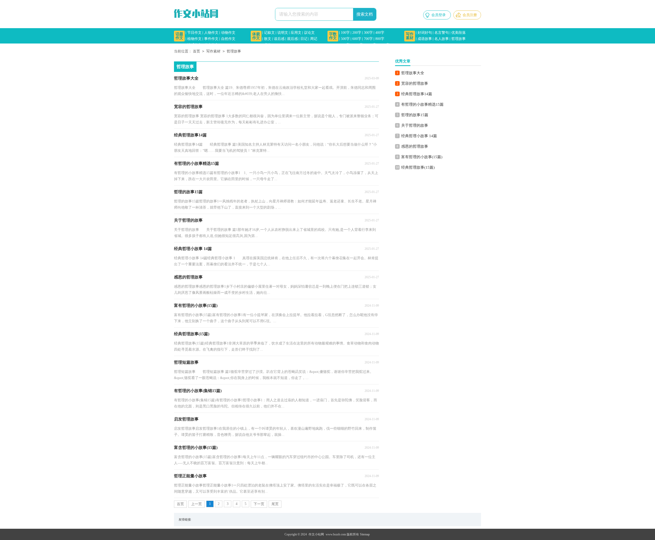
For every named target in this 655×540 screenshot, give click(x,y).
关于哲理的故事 (414, 125)
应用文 (296, 33)
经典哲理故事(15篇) (418, 167)
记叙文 (269, 33)
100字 (345, 33)
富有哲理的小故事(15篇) (421, 157)
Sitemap (365, 534)
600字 (356, 39)
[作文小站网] (197, 14)
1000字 (357, 45)
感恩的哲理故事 (414, 146)
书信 (267, 45)
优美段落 (458, 33)
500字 (345, 39)
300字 (368, 33)
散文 (267, 39)
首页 (196, 51)
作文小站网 (316, 534)
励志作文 (211, 45)
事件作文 (211, 39)
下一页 (259, 504)
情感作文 (194, 45)
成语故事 (425, 39)
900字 (345, 45)
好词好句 (425, 33)
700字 (368, 39)
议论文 (309, 33)
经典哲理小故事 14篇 (419, 136)
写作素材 (409, 36)
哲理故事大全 (412, 73)
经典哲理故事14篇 (416, 94)
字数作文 (333, 36)
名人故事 (441, 39)
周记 (313, 39)
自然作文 (228, 39)
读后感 (279, 39)
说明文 (282, 33)
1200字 (371, 45)
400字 (379, 33)
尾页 (275, 504)
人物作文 (211, 33)
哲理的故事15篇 (414, 115)
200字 (356, 33)
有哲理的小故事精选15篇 (422, 104)
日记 (304, 39)
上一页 (196, 504)
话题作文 (179, 36)
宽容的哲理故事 (414, 83)
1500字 (384, 45)
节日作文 (194, 33)
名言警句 (441, 33)
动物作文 (228, 33)
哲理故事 (458, 39)
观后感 (292, 39)
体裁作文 (256, 36)
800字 (379, 39)
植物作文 (194, 39)
